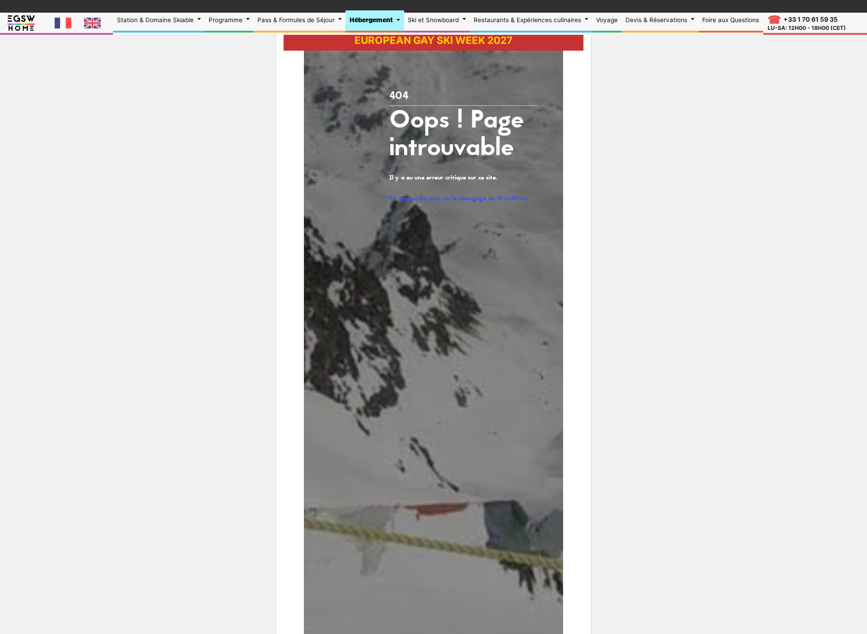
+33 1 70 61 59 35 (807, 23)
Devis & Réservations (657, 20)
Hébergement (372, 20)
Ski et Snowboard (434, 20)
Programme (226, 20)
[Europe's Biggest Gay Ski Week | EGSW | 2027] (21, 22)
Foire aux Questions (730, 20)
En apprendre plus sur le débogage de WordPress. (459, 198)
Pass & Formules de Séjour (296, 20)
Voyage (607, 20)
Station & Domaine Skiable (156, 20)
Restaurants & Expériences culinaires (528, 20)
